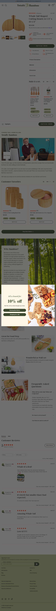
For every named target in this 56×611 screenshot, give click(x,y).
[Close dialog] (53, 286)
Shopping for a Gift (14, 314)
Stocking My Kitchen (14, 310)
